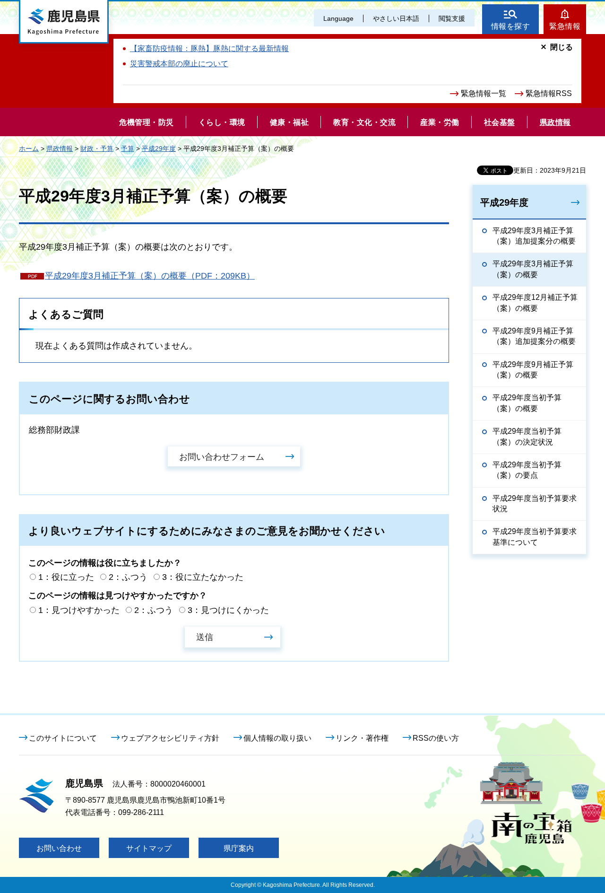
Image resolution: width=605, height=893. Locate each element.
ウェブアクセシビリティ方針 (170, 738)
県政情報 (59, 148)
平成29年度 (159, 148)
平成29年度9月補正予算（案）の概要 (533, 369)
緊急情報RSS (549, 93)
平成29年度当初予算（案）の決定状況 (527, 436)
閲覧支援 (452, 18)
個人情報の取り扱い (277, 738)
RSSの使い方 (436, 738)
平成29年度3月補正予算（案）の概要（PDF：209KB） (150, 275)
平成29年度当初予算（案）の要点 (527, 470)
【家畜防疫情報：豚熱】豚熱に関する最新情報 (209, 48)
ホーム (29, 148)
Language (338, 18)
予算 (127, 148)
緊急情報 (564, 26)
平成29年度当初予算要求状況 (535, 503)
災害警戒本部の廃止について (179, 64)
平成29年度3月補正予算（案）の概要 (533, 269)
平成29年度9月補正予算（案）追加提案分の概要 (534, 336)
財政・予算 (96, 148)
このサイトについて (63, 738)
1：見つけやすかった (79, 610)
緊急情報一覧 (483, 93)
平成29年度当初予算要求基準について (535, 536)
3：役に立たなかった (202, 577)
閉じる (561, 47)
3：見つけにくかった (228, 610)
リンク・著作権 (362, 738)
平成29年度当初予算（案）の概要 (527, 403)
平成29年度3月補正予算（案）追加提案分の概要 (534, 236)
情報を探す (510, 26)
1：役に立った (66, 577)
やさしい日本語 (396, 18)
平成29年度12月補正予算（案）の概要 (535, 302)
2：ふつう (128, 577)
